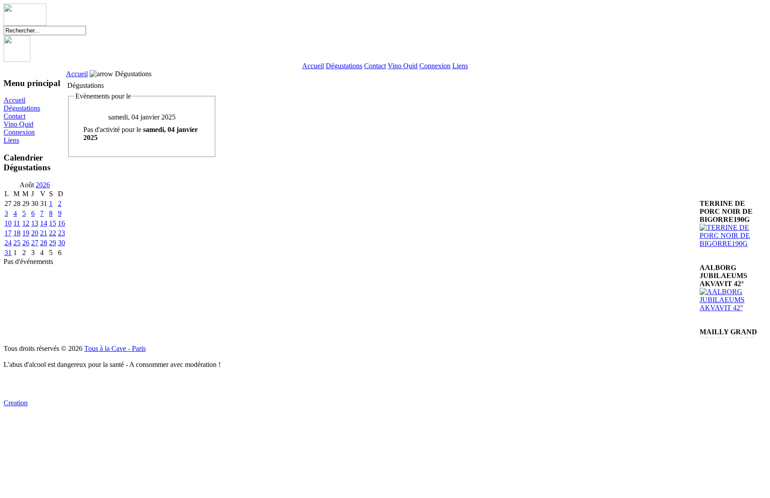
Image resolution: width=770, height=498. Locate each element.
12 (25, 223)
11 (16, 223)
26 (25, 243)
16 (61, 223)
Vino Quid (403, 66)
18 (16, 233)
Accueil (313, 66)
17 (8, 233)
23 (61, 233)
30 (61, 243)
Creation (16, 403)
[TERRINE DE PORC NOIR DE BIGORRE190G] (733, 239)
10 (8, 223)
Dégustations (344, 66)
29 (52, 243)
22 (52, 233)
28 (43, 243)
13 (34, 223)
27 (34, 243)
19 (25, 233)
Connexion (435, 66)
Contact (375, 66)
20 (34, 233)
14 (43, 223)
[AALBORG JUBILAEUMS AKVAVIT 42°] (733, 304)
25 (16, 243)
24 (8, 243)
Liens (460, 66)
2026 (43, 185)
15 (52, 223)
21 (43, 233)
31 (8, 252)
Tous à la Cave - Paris (115, 348)
